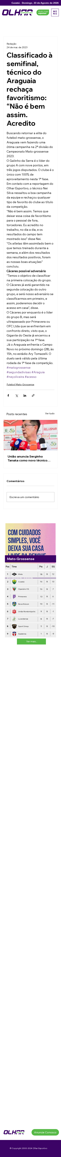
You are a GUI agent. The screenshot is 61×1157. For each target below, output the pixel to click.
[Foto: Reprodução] (30, 435)
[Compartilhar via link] (33, 395)
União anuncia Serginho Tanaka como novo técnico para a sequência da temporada (27, 458)
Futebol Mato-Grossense (20, 384)
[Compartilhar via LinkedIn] (24, 395)
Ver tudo (50, 413)
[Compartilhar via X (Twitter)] (16, 395)
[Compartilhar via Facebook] (8, 395)
